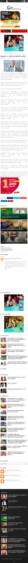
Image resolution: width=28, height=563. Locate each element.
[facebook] (22, 1)
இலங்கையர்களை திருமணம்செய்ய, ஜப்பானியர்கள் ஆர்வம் (15, 411)
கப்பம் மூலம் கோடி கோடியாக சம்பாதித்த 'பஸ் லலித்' (12, 241)
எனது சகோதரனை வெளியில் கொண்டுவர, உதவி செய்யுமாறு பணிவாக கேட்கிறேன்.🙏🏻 (17, 362)
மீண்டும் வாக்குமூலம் (12, 383)
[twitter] (24, 1)
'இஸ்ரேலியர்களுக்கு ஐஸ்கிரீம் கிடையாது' (16, 389)
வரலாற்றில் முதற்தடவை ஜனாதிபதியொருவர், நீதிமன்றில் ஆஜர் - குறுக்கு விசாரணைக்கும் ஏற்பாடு (16, 436)
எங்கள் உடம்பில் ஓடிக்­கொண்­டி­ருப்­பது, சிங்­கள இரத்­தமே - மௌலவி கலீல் (16, 350)
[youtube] (26, 1)
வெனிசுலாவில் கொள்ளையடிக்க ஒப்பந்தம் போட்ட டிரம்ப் (13, 229)
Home (2, 31)
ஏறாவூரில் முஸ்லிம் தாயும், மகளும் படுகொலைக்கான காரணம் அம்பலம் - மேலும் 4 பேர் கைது (16, 418)
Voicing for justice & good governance (12, 258)
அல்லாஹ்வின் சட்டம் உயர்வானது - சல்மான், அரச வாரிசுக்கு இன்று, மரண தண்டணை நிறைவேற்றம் (16, 340)
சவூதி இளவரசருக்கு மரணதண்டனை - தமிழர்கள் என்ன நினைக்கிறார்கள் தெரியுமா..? (16, 453)
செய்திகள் (6, 54)
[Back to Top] (14, 562)
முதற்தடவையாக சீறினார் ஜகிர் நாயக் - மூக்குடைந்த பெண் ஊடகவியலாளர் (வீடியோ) (16, 424)
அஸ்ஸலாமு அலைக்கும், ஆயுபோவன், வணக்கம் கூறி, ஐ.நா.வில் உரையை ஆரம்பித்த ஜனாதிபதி (16, 430)
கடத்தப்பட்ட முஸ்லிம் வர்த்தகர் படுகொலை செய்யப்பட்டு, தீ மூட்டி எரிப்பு (17, 446)
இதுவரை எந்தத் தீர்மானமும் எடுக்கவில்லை (10, 217)
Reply (5, 269)
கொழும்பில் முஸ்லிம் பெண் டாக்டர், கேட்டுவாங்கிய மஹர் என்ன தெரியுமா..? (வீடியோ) (16, 345)
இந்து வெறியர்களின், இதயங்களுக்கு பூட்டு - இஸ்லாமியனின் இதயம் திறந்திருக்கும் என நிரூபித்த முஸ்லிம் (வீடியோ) (17, 357)
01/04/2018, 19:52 (7, 259)
